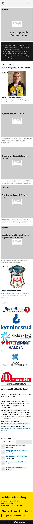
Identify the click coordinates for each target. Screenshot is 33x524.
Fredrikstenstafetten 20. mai (11, 291)
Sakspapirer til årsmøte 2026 (19, 34)
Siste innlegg (8, 442)
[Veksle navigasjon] (30, 3)
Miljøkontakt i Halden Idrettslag (12, 97)
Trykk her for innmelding (15, 515)
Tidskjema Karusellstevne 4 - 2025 (16, 196)
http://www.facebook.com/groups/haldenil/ (16, 424)
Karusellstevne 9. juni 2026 (15, 445)
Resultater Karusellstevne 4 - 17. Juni (16, 157)
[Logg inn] (27, 3)
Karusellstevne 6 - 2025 (13, 113)
